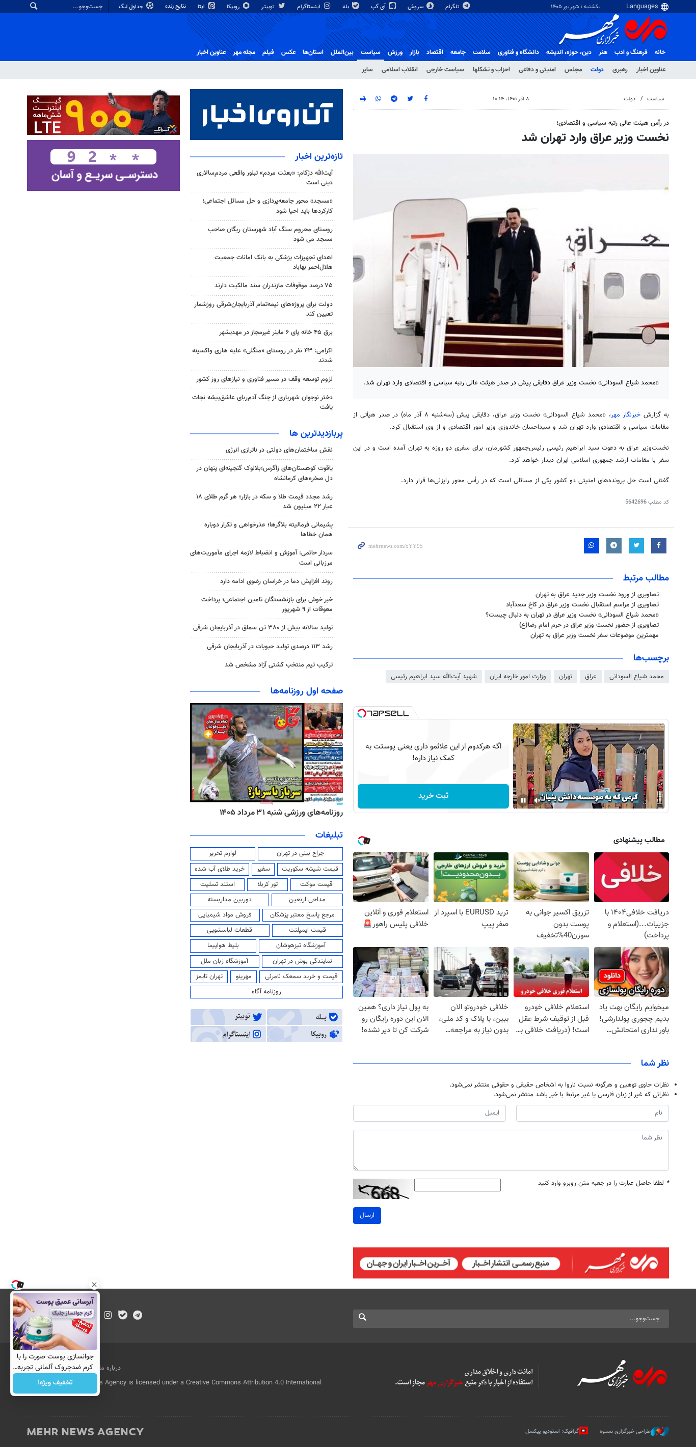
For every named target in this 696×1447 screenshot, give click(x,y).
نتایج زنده (176, 6)
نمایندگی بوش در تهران (302, 961)
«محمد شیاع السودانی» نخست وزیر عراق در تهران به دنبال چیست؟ (572, 615)
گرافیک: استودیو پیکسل (552, 1431)
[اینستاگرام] (107, 1316)
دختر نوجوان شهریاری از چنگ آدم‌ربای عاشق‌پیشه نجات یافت (262, 402)
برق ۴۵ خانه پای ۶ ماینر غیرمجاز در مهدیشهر (276, 332)
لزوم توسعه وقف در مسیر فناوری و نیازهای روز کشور (264, 379)
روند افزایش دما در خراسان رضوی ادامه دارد (276, 581)
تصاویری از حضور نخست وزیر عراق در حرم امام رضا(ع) (589, 625)
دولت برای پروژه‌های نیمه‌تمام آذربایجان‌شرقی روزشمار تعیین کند (263, 309)
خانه (660, 52)
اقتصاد (434, 52)
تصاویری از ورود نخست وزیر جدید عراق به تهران (597, 595)
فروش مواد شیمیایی (225, 915)
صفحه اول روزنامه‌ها (307, 691)
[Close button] (94, 1284)
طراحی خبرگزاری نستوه (625, 1431)
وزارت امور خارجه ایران (518, 677)
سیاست (371, 52)
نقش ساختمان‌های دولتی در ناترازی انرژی (279, 450)
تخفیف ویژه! (55, 1383)
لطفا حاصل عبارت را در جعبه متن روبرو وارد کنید (603, 1183)
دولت (597, 70)
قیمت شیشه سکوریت (310, 869)
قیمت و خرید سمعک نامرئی (301, 976)
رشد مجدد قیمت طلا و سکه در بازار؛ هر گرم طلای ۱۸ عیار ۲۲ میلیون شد (264, 502)
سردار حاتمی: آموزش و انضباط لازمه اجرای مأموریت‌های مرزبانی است (261, 558)
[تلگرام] (137, 1316)
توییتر (268, 7)
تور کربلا (267, 884)
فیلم (268, 52)
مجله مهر (244, 52)
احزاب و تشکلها (491, 70)
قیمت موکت (316, 884)
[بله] (122, 1316)
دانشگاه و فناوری (518, 52)
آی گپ (379, 7)
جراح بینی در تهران (300, 853)
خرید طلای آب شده (220, 869)
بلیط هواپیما (223, 945)
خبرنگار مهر (627, 415)
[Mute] (537, 800)
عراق (591, 677)
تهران (565, 677)
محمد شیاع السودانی (636, 677)
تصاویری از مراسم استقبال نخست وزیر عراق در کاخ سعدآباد (582, 605)
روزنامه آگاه (266, 992)
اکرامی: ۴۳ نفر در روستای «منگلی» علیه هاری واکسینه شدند (262, 356)
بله (346, 7)
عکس (288, 52)
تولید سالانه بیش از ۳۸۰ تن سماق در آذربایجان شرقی (263, 628)
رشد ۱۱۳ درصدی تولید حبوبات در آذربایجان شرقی (270, 647)
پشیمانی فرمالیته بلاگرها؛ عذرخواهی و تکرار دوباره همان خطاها (268, 530)
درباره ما (110, 1368)
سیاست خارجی (445, 70)
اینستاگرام (309, 7)
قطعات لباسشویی (229, 930)
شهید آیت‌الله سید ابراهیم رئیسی (434, 677)
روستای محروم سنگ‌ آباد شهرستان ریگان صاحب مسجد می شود (270, 234)
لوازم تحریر (222, 853)
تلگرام (453, 7)
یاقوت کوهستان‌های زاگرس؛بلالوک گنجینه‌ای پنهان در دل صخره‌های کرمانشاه (264, 473)
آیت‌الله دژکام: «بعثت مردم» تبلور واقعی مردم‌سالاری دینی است (265, 178)
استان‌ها (313, 52)
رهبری (620, 70)
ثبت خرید (433, 796)
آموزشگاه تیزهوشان (301, 945)
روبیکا (234, 7)
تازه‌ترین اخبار (319, 156)
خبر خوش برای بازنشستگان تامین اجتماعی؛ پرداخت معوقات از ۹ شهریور (267, 605)
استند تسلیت (217, 884)
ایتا (202, 7)
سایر (367, 70)
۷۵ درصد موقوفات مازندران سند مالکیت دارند (274, 286)
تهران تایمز (209, 976)
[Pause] (523, 800)
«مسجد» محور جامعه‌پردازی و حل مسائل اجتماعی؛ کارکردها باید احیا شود (267, 206)
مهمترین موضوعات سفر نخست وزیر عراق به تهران (594, 635)
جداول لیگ (132, 7)
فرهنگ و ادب (631, 52)
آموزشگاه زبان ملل (224, 961)
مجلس (573, 70)
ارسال (367, 1215)
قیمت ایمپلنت (307, 930)
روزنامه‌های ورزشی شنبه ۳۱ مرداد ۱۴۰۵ (281, 812)
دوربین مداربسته (229, 900)
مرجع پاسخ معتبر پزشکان (302, 915)
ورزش (395, 52)
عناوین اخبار (650, 70)
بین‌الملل (342, 52)
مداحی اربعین (307, 900)
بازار (414, 52)
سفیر (263, 869)
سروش (416, 7)
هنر (603, 52)
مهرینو (244, 976)
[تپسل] (362, 713)
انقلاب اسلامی (400, 70)
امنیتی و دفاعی (537, 70)
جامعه (458, 52)
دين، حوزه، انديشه (569, 52)
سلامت (482, 52)
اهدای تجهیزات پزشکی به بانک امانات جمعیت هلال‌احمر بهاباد (274, 262)
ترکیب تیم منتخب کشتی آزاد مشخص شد (279, 665)
